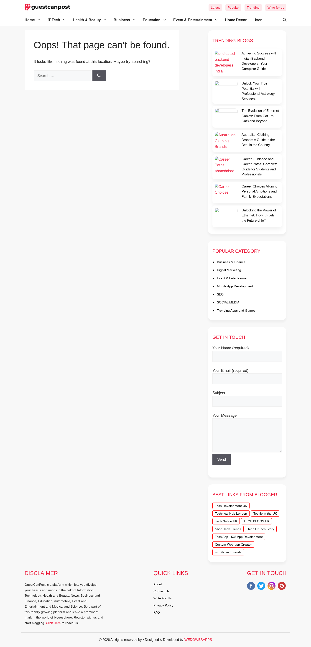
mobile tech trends (228, 552)
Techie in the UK (265, 513)
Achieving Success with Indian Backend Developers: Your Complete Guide (259, 61)
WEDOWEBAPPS (198, 640)
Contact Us (161, 591)
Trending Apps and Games (236, 310)
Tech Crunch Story (260, 529)
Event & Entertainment (192, 20)
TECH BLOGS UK (256, 521)
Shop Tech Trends (228, 529)
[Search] (99, 75)
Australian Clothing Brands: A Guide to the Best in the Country (258, 140)
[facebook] (251, 587)
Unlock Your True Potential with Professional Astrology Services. (258, 91)
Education (152, 20)
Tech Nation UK (226, 521)
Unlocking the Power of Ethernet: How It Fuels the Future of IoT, (259, 215)
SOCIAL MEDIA (228, 302)
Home (30, 20)
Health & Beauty (87, 20)
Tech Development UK (231, 506)
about (157, 584)
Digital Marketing (229, 270)
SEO (220, 294)
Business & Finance (231, 262)
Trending (253, 7)
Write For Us (162, 598)
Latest (215, 7)
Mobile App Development (235, 286)
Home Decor (236, 20)
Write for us (276, 7)
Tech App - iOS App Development (239, 537)
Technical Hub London (231, 513)
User (257, 20)
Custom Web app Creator (233, 544)
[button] (282, 20)
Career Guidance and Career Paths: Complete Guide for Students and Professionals (260, 166)
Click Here (53, 623)
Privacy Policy (163, 605)
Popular (233, 7)
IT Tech (54, 20)
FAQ (156, 612)
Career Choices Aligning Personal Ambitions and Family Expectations (259, 191)
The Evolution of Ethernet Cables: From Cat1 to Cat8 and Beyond (260, 116)
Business (122, 20)
